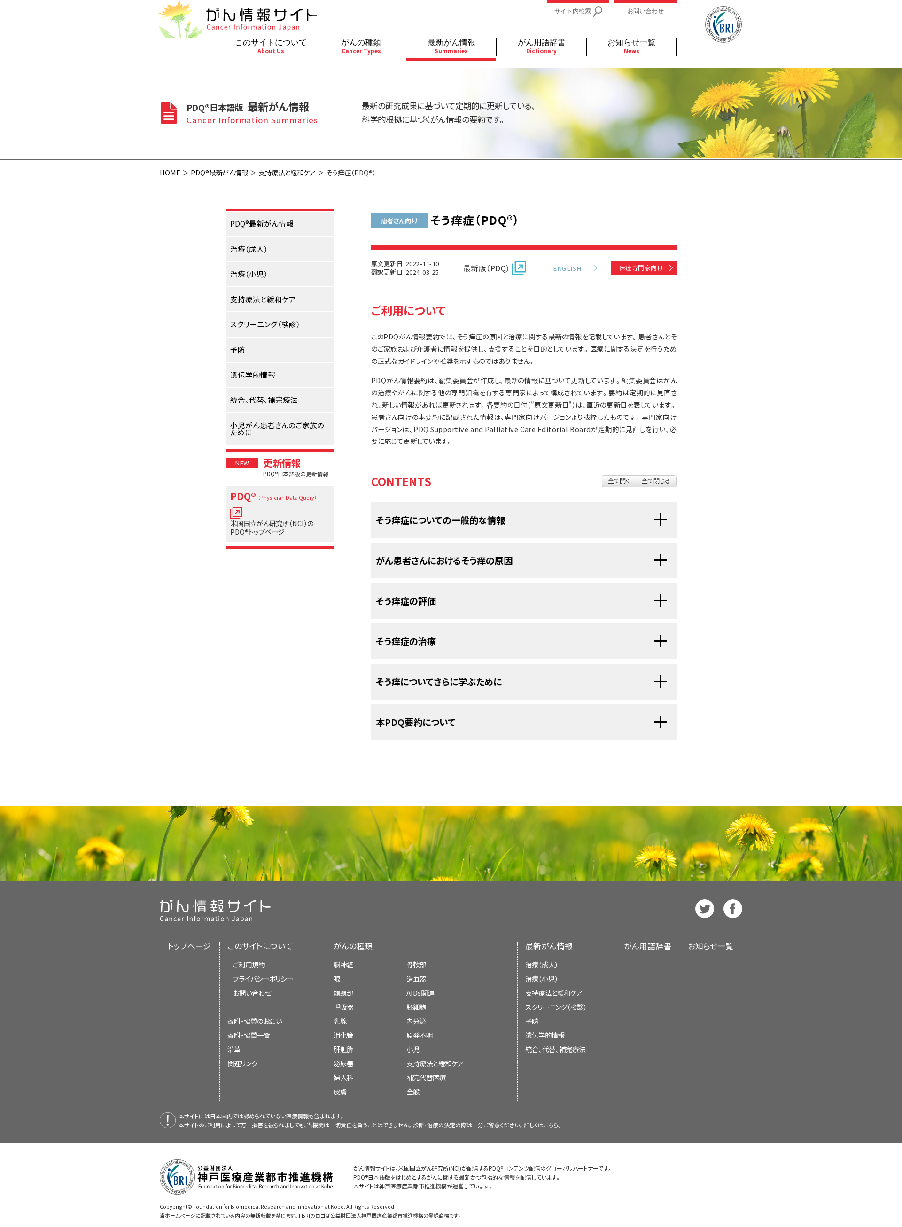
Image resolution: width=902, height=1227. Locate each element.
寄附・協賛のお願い (254, 1021)
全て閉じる (656, 480)
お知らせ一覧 (710, 946)
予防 (531, 1021)
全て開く (619, 480)
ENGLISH (567, 268)
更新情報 (282, 463)
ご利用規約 (249, 964)
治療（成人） (541, 964)
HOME (170, 172)
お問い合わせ (252, 993)
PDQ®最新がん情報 (219, 172)
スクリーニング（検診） (556, 1007)
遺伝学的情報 (545, 1035)
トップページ (189, 946)
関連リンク (242, 1063)
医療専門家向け (641, 267)
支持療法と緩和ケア (287, 172)
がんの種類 (353, 946)
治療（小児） (541, 978)
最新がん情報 (549, 946)
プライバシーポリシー (263, 978)
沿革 (234, 1049)
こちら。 (553, 1125)
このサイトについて (260, 946)
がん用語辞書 (647, 946)
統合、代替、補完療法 (555, 1049)
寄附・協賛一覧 (248, 1035)
